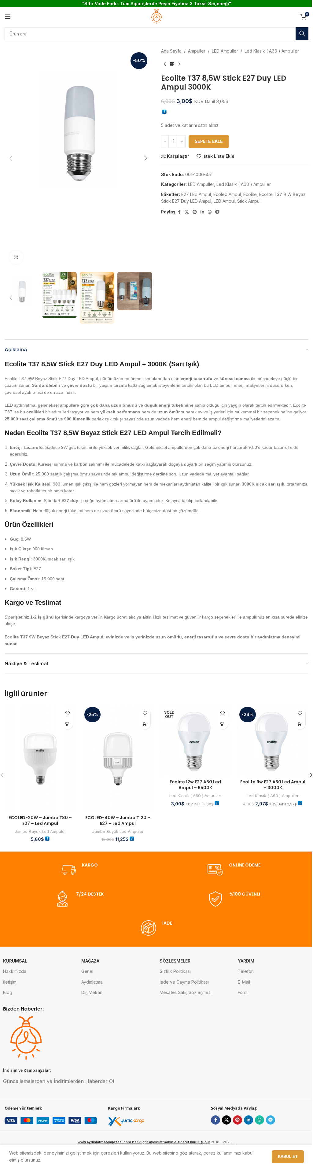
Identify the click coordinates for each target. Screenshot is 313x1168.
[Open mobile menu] (8, 16)
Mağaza (90, 960)
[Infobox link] (79, 870)
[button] (11, 158)
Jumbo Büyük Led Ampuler (40, 831)
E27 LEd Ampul (196, 194)
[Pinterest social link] (195, 212)
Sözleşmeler (175, 960)
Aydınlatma (92, 982)
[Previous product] (164, 64)
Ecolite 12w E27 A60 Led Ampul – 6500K (195, 785)
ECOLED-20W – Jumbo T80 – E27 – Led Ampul (40, 821)
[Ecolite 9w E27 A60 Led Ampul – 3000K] (273, 740)
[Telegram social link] (217, 212)
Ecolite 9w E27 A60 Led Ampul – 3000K (272, 785)
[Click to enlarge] (16, 257)
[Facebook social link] (179, 212)
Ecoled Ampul (227, 194)
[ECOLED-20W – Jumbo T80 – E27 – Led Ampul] (40, 758)
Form (243, 992)
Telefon (246, 971)
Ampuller (196, 51)
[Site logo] (156, 16)
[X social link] (187, 212)
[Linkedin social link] (202, 212)
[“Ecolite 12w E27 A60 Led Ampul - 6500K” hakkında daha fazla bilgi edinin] (222, 724)
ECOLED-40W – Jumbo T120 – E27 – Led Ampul (117, 821)
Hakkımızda (14, 971)
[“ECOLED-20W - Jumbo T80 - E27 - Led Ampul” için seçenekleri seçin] (67, 724)
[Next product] (179, 64)
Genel (87, 971)
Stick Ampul (248, 201)
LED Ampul (224, 201)
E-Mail (244, 982)
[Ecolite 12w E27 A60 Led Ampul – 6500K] (195, 740)
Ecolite (250, 194)
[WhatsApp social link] (209, 212)
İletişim (10, 982)
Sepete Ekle (209, 141)
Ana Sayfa (171, 51)
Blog (7, 992)
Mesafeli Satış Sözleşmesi (186, 992)
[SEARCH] (302, 33)
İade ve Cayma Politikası (184, 982)
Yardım (246, 960)
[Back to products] (172, 64)
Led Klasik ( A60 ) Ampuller (272, 51)
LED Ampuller (225, 51)
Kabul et (288, 1156)
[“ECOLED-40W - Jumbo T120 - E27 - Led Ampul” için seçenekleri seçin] (145, 724)
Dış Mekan (91, 992)
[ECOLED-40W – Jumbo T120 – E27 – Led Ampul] (118, 758)
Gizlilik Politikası (175, 971)
